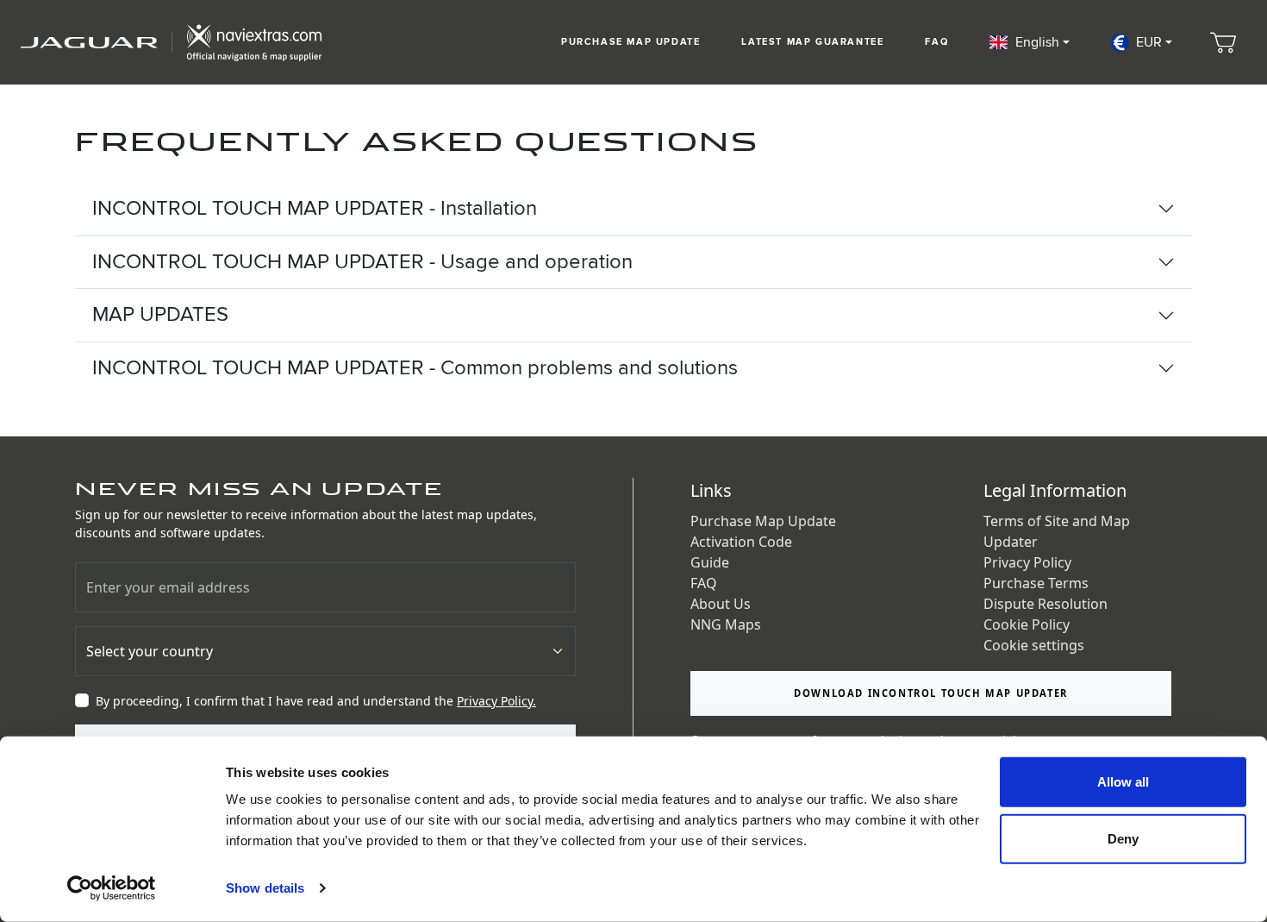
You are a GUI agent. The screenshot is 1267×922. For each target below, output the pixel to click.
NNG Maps (725, 624)
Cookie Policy (1026, 624)
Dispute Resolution (1045, 603)
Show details (265, 888)
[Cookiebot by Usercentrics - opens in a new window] (111, 888)
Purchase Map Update (630, 41)
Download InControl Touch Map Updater (931, 693)
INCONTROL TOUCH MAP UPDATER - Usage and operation (362, 261)
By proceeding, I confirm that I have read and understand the (316, 701)
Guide (709, 562)
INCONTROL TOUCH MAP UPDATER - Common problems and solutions (415, 367)
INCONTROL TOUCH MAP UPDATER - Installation (314, 208)
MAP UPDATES (160, 314)
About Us (720, 603)
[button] (1029, 42)
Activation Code (741, 541)
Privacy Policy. (496, 701)
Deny (1123, 838)
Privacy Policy (1027, 562)
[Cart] (1223, 42)
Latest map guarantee (812, 41)
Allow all (1123, 782)
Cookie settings (1033, 645)
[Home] (171, 42)
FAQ (936, 41)
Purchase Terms (1036, 583)
